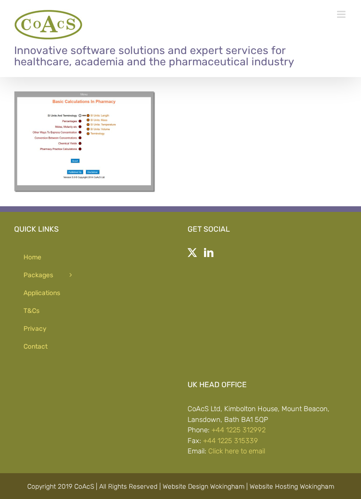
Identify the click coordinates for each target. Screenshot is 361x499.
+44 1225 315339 (230, 441)
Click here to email (236, 451)
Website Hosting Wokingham (292, 487)
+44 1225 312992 (239, 430)
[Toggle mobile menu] (342, 14)
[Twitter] (192, 252)
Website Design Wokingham (203, 487)
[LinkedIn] (208, 252)
